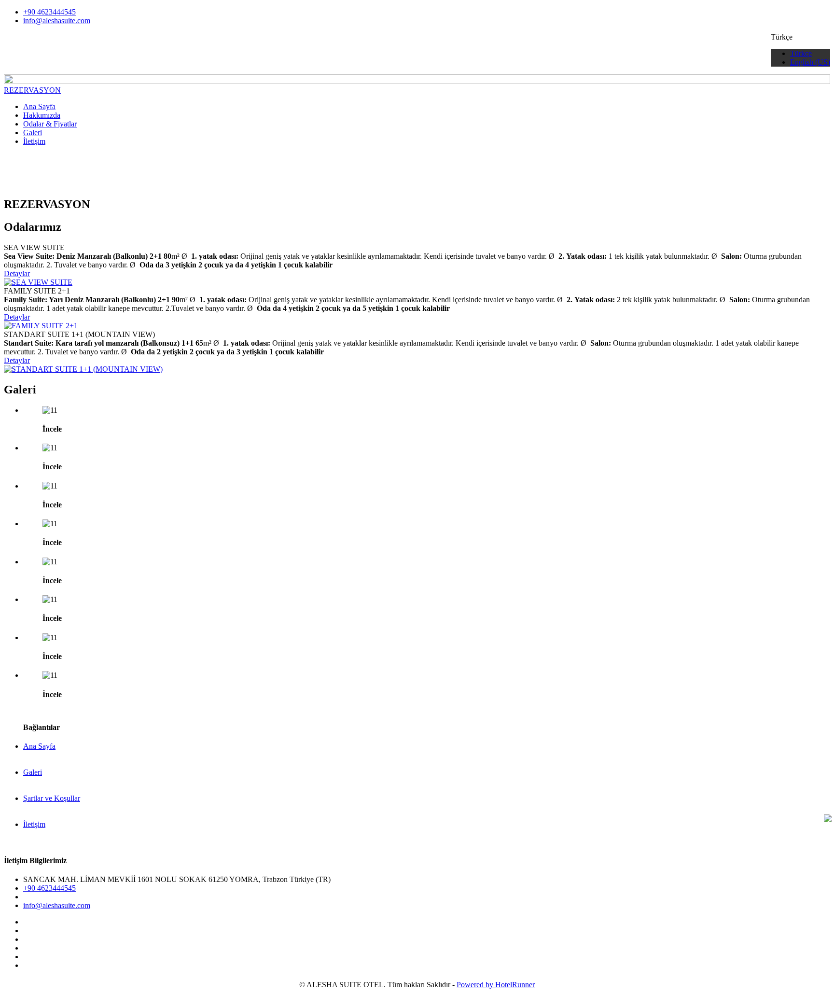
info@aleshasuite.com (56, 20)
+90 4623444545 (49, 12)
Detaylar (17, 273)
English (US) (810, 62)
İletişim (34, 141)
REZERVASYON (32, 90)
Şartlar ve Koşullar (51, 798)
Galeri (32, 132)
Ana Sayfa (39, 106)
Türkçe (801, 53)
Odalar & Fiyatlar (50, 124)
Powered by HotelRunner (496, 984)
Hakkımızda (41, 115)
